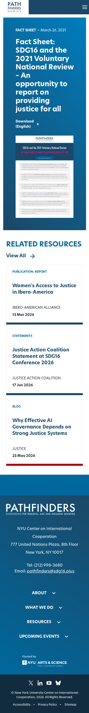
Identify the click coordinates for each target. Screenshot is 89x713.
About (39, 593)
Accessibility (21, 704)
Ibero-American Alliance (36, 308)
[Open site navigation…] (85, 7)
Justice (19, 449)
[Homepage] (14, 7)
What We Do (39, 608)
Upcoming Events (39, 637)
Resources (39, 622)
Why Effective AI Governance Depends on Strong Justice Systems (41, 427)
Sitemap (70, 704)
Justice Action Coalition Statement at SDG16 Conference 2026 (40, 357)
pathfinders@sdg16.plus (50, 571)
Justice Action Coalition (36, 378)
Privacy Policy (47, 704)
